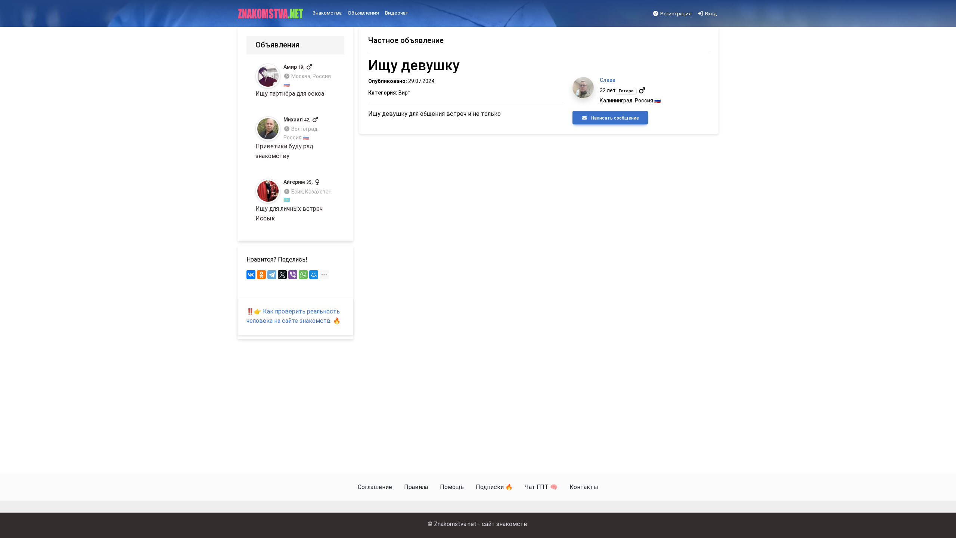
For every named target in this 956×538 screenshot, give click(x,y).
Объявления (363, 13)
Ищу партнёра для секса (293, 80)
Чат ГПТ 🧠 (541, 487)
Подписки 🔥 (494, 487)
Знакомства (327, 13)
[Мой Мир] (313, 274)
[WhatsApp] (303, 274)
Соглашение (375, 487)
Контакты (583, 487)
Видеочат (396, 13)
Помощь (452, 487)
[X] (282, 274)
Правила (416, 487)
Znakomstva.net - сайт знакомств (480, 524)
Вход (710, 13)
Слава (607, 80)
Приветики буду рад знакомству (287, 138)
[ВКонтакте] (250, 274)
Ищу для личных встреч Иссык (293, 200)
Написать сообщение (614, 118)
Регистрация (675, 13)
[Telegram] (271, 274)
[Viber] (292, 274)
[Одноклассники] (261, 274)
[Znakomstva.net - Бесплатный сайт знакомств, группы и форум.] (271, 13)
